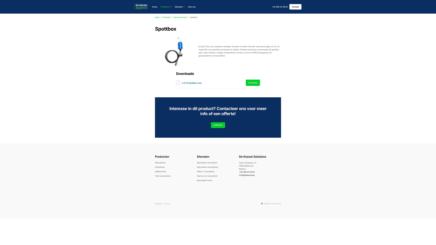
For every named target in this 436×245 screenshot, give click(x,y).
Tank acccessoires (163, 176)
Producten (165, 7)
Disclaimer (159, 204)
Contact (295, 7)
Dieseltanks (160, 167)
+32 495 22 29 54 (280, 7)
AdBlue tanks (160, 171)
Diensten (179, 7)
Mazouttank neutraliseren (207, 167)
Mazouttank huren (204, 180)
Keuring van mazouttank (207, 176)
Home (154, 7)
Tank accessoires (180, 17)
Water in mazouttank (205, 171)
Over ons (192, 7)
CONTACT (218, 125)
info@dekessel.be (247, 175)
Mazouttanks (160, 163)
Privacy (167, 204)
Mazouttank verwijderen (207, 163)
